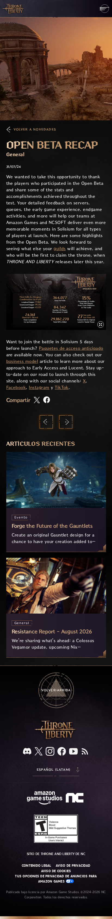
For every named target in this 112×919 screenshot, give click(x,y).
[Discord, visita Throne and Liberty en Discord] (27, 752)
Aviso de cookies (56, 871)
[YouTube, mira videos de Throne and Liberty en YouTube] (73, 752)
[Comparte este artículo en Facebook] (46, 400)
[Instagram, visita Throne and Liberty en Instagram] (50, 752)
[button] (56, 302)
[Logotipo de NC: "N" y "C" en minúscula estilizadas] (75, 798)
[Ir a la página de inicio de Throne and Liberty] (13, 8)
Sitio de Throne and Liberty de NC (56, 854)
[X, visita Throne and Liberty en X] (39, 751)
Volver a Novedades (35, 129)
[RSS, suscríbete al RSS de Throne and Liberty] (84, 751)
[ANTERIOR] (46, 422)
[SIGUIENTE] (66, 422)
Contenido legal (36, 866)
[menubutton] (104, 8)
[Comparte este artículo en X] (37, 400)
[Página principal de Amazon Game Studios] (44, 798)
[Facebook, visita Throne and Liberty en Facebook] (61, 752)
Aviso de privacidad (73, 866)
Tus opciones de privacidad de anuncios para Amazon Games (56, 878)
